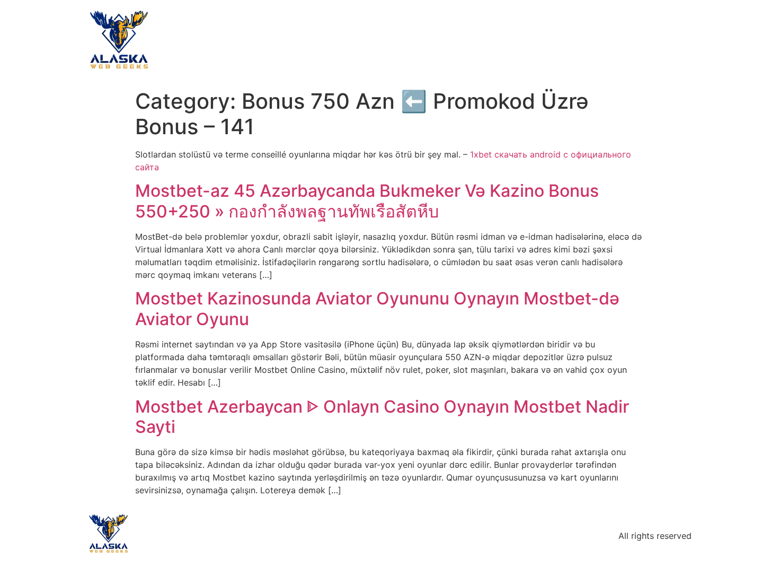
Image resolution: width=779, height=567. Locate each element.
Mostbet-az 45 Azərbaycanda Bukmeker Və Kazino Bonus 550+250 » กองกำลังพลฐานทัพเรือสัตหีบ (367, 200)
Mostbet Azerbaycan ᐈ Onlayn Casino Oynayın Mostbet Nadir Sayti (382, 416)
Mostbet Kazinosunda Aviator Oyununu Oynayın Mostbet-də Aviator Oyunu (377, 308)
